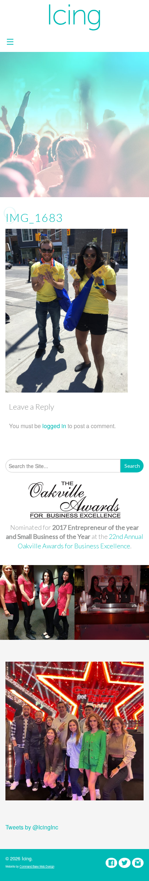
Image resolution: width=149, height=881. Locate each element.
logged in (54, 426)
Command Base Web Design (37, 866)
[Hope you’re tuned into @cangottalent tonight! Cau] (74, 731)
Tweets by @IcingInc (31, 827)
